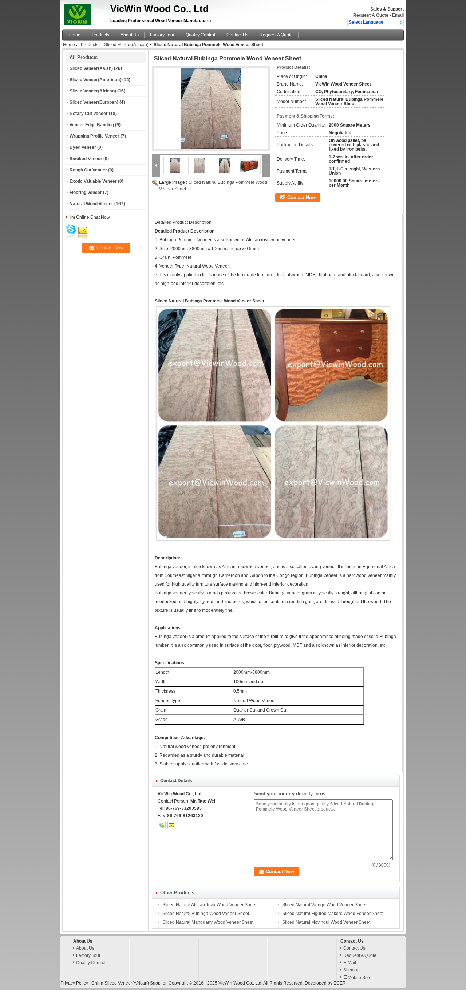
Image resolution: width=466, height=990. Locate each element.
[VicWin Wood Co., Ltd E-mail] (171, 825)
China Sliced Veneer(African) (120, 983)
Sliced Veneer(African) (126, 44)
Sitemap (351, 970)
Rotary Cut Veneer (89, 113)
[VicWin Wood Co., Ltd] (400, 22)
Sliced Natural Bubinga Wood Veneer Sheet (205, 913)
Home (74, 34)
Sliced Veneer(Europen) (94, 102)
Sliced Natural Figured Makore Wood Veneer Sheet (332, 913)
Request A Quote (370, 15)
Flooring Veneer (86, 192)
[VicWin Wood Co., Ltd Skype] (162, 825)
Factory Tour (162, 34)
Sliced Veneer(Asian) (91, 68)
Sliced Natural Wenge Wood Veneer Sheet (324, 904)
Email (398, 15)
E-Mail (349, 962)
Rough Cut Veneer (88, 170)
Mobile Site (359, 977)
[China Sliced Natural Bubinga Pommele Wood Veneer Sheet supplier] (211, 108)
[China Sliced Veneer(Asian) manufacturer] (84, 12)
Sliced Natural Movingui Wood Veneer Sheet (326, 922)
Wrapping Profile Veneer (94, 136)
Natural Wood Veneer (91, 203)
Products (100, 34)
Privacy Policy (74, 983)
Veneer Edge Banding (92, 124)
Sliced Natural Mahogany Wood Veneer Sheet (207, 922)
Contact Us (237, 34)
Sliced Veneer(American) (95, 79)
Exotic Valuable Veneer (93, 181)
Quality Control (200, 34)
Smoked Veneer (86, 158)
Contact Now (301, 197)
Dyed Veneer (83, 147)
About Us (130, 34)
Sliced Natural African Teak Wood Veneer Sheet (209, 904)
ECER (339, 983)
